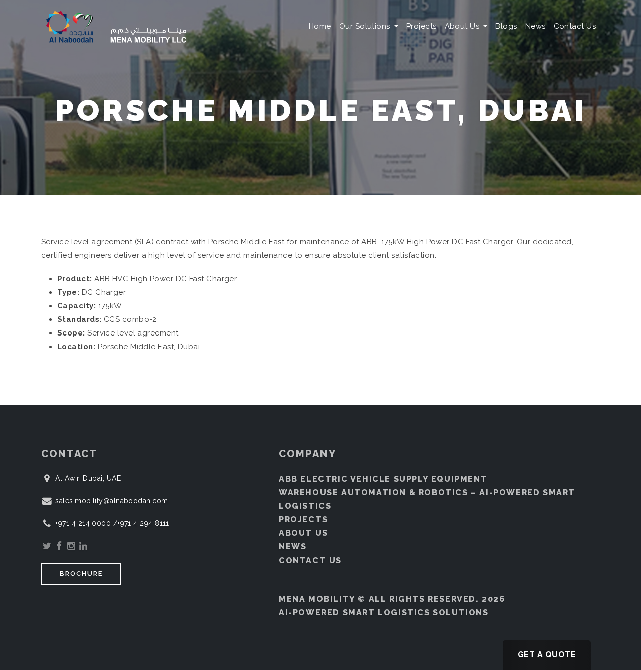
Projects (421, 26)
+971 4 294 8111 (143, 523)
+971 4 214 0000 (84, 523)
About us (303, 533)
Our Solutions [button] (365, 26)
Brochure (81, 573)
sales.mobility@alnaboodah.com (111, 501)
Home (320, 26)
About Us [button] (463, 26)
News (535, 26)
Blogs (506, 26)
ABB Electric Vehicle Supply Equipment (383, 479)
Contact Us (575, 26)
